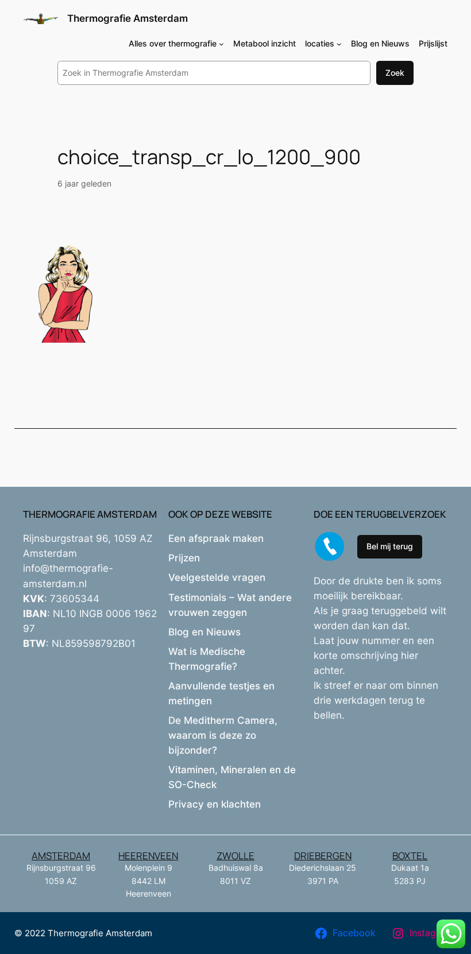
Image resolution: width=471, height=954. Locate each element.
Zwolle (235, 855)
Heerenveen (148, 855)
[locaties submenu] (339, 43)
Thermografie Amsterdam (127, 18)
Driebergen (323, 855)
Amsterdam (61, 855)
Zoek (394, 72)
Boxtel (409, 855)
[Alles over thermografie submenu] (221, 43)
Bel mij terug (389, 546)
